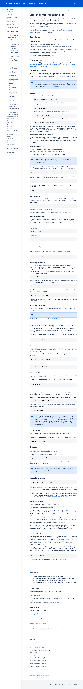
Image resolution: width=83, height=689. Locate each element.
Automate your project (13, 148)
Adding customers (13, 83)
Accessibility (10, 155)
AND (31, 318)
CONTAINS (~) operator (68, 23)
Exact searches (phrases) (36, 64)
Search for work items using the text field (40, 642)
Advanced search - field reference (50, 86)
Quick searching (15, 44)
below (66, 536)
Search (70, 3)
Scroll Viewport (46, 675)
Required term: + (40, 318)
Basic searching (15, 41)
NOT (47, 318)
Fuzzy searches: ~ (64, 64)
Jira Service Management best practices (12, 140)
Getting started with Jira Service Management (12, 23)
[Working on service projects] (67, 10)
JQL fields (32, 639)
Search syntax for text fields (37, 645)
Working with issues (14, 35)
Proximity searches (42, 66)
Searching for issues (38, 613)
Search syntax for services (37, 655)
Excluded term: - (53, 318)
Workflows (11, 89)
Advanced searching (38, 618)
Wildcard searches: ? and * (51, 64)
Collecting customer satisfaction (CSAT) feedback (12, 134)
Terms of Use (56, 684)
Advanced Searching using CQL (38, 658)
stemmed (52, 600)
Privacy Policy (47, 684)
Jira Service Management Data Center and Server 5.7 (12, 11)
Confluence (37, 675)
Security (64, 684)
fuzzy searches (56, 602)
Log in (74, 3)
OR (34, 318)
